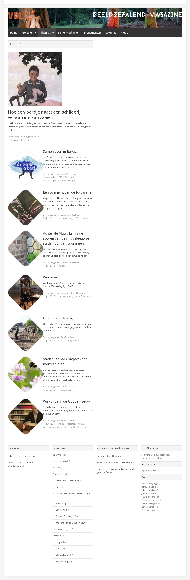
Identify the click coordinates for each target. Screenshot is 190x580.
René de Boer (148, 506)
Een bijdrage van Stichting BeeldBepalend (64, 293)
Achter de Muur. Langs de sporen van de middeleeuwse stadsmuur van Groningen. (66, 238)
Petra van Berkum (150, 500)
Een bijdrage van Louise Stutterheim (61, 214)
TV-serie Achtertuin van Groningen (114, 462)
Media (125, 32)
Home (13, 32)
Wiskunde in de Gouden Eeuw (66, 401)
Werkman (50, 277)
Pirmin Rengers (149, 503)
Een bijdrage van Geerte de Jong (59, 386)
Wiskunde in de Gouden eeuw (72, 427)
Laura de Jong (148, 496)
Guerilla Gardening (58, 318)
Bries (58, 486)
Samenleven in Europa (60, 151)
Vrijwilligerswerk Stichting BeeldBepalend (21, 464)
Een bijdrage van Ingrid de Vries (24, 136)
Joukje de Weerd (149, 493)
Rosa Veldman (148, 510)
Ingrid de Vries (148, 470)
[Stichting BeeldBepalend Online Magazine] (18, 17)
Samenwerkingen (68, 32)
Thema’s (46, 32)
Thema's (85, 296)
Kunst (30, 140)
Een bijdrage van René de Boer (59, 337)
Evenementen (92, 32)
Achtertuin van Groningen (69, 480)
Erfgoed (61, 265)
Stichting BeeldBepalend (109, 456)
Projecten (27, 32)
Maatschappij (50, 180)
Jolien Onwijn (148, 490)
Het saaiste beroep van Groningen (73, 493)
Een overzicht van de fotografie (67, 192)
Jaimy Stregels (148, 486)
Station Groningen (65, 516)
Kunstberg (61, 503)
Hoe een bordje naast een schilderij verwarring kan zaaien (44, 114)
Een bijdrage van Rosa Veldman (59, 173)
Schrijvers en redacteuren (21, 456)
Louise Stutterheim (151, 458)
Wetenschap (82, 218)
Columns (110, 32)
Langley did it (62, 509)
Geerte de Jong (149, 483)
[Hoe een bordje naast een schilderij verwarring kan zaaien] (50, 79)
